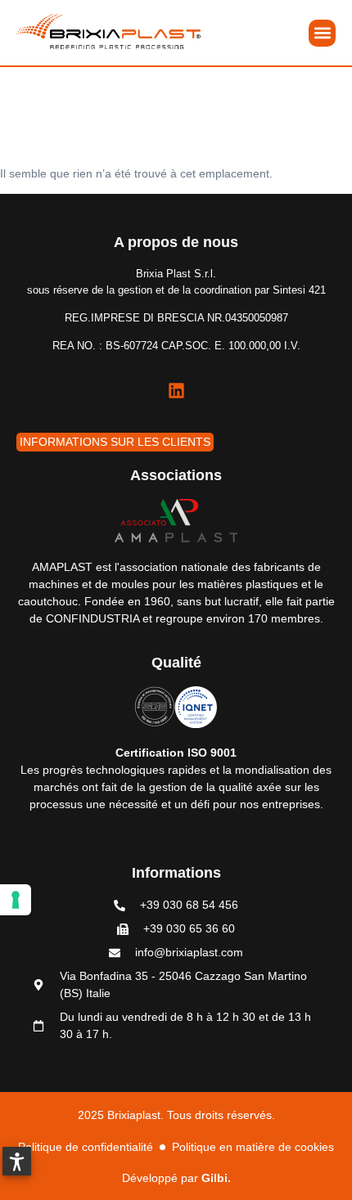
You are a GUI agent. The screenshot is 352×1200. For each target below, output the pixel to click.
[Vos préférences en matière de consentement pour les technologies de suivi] (15, 899)
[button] (322, 33)
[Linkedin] (176, 391)
